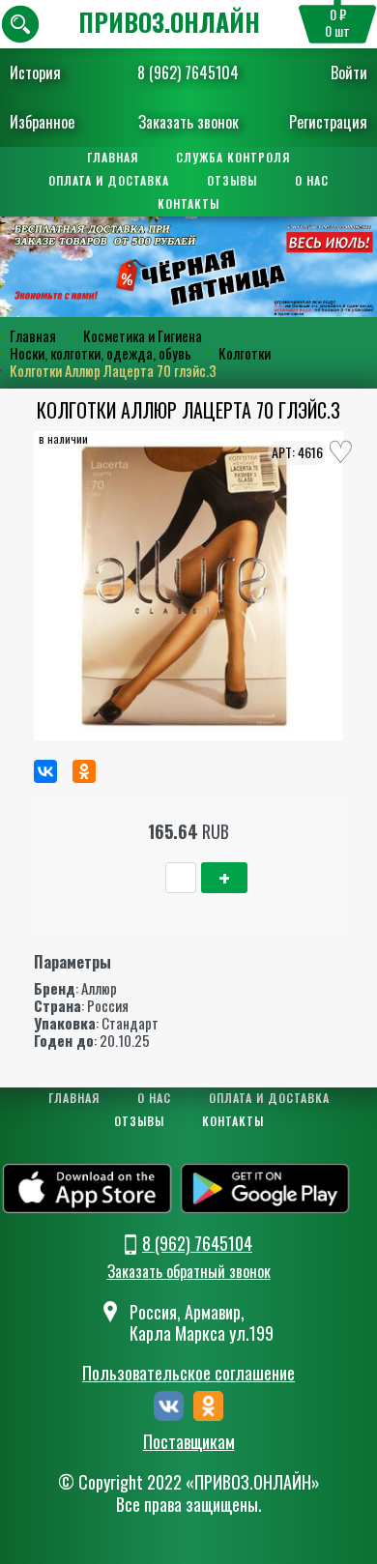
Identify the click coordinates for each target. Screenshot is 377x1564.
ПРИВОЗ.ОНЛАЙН (169, 22)
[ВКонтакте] (45, 771)
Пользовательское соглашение (188, 1372)
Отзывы (232, 180)
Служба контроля (233, 157)
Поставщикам (189, 1442)
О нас (312, 180)
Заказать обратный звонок (189, 1271)
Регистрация (328, 121)
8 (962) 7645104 (188, 72)
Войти (349, 72)
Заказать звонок (188, 121)
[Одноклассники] (84, 771)
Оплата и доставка (108, 180)
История (35, 72)
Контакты (188, 203)
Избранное (42, 121)
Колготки (244, 352)
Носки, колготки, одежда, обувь (100, 352)
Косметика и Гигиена (142, 335)
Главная (112, 157)
